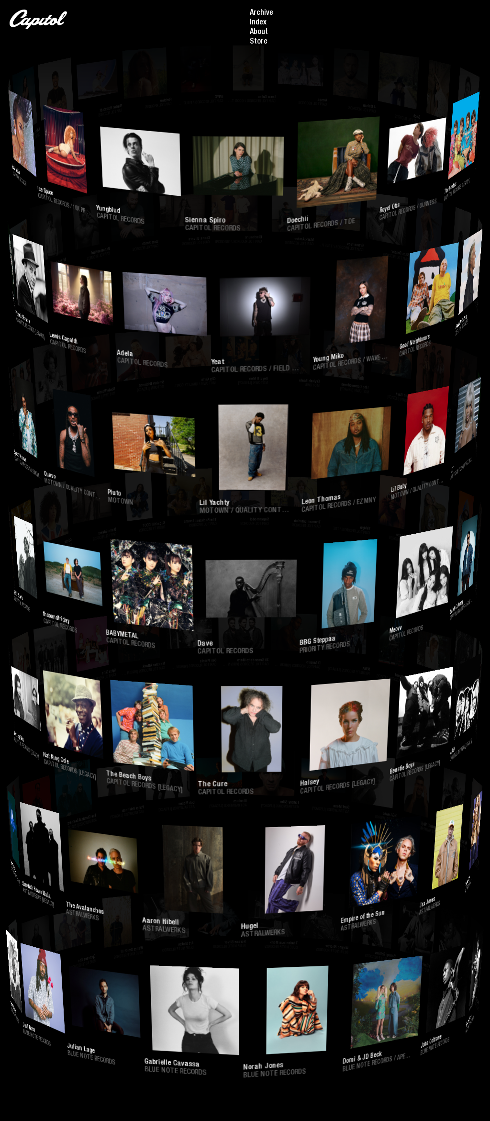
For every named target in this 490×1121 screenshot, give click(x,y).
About (259, 32)
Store (258, 42)
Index (258, 23)
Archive (261, 13)
